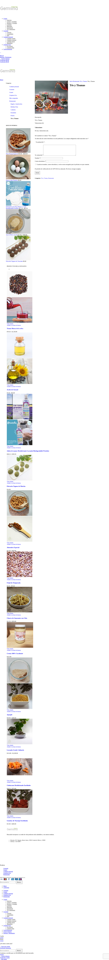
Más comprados (13, 98)
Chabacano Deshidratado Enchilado (19, 785)
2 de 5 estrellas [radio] (48, 142)
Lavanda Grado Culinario (15, 750)
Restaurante (12, 101)
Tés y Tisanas (14, 118)
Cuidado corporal (11, 40)
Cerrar (1, 937)
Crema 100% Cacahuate (15, 653)
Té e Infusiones (11, 29)
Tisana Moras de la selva (15, 328)
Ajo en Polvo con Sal (12, 235)
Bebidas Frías (14, 107)
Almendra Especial (13, 547)
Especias (9, 20)
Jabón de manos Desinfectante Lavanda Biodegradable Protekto (28, 451)
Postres (12, 115)
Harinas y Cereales (12, 23)
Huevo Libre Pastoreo (12, 180)
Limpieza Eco (13, 95)
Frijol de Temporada (13, 583)
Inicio (71, 81)
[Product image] (19, 322)
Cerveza (9, 32)
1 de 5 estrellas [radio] (47, 142)
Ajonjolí (9, 715)
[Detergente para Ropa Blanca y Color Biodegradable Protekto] (18, 205)
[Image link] (12, 830)
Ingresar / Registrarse (9, 933)
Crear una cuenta (5, 946)
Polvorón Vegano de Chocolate (14, 261)
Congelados (10, 34)
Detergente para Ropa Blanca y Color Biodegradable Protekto (16, 207)
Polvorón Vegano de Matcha (16, 486)
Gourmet (11, 89)
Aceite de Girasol (12, 390)
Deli (8, 35)
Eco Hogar (10, 46)
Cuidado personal (14, 86)
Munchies (9, 26)
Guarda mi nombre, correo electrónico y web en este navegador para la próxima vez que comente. (63, 164)
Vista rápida (10, 323)
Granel (11, 92)
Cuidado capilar (11, 38)
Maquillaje (10, 43)
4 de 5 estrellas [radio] (51, 142)
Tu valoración (39, 155)
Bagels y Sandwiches (16, 104)
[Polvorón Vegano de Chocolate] (18, 259)
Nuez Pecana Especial (12, 154)
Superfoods (10, 28)
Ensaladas (13, 112)
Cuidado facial (11, 41)
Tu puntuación (40, 142)
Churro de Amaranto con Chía (17, 618)
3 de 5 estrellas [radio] (50, 142)
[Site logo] (9, 15)
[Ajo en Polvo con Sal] (18, 233)
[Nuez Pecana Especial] (18, 152)
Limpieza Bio (10, 47)
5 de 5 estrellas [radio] (52, 142)
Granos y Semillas (12, 21)
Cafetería (13, 110)
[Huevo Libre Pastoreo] (18, 178)
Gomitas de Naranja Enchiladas (17, 821)
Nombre (37, 158)
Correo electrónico (40, 161)
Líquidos (9, 24)
